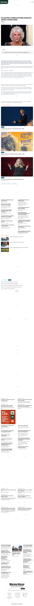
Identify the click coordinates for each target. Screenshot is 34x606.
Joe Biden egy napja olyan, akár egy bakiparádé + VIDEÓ (12, 128)
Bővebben (17, 290)
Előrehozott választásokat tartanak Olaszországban (11, 283)
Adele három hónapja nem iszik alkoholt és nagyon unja (12, 179)
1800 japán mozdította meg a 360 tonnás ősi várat (16, 236)
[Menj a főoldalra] (4, 2)
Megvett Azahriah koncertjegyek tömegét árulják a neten (13, 154)
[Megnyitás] (32, 2)
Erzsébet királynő (14, 183)
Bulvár (3, 152)
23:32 (2, 285)
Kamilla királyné (3, 183)
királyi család (8, 183)
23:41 (2, 283)
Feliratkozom (22, 588)
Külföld (3, 245)
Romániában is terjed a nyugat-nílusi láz (9, 288)
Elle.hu (8, 64)
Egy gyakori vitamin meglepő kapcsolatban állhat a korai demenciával (19, 247)
